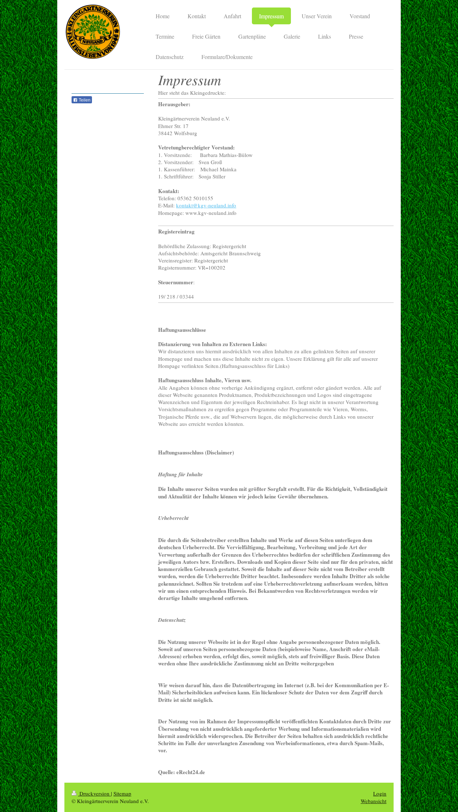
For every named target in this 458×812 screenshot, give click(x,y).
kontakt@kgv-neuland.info (206, 205)
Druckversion (94, 793)
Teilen (84, 100)
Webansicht (373, 800)
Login (379, 793)
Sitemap (122, 793)
